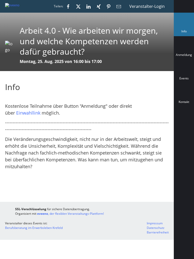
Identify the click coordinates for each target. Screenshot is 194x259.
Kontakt (184, 102)
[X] (78, 6)
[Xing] (98, 6)
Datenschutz (155, 228)
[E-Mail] (119, 6)
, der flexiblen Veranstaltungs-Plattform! (70, 213)
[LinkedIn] (88, 6)
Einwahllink (28, 113)
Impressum (155, 223)
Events (184, 78)
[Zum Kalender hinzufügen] (184, 124)
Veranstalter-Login (147, 6)
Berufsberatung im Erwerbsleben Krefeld (34, 228)
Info (185, 32)
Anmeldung (184, 55)
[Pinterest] (109, 6)
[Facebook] (68, 6)
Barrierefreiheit (158, 232)
